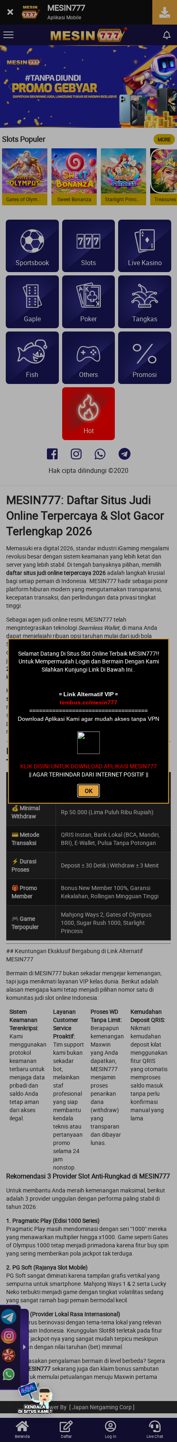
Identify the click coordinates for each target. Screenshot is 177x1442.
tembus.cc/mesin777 (88, 702)
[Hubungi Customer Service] (35, 1399)
